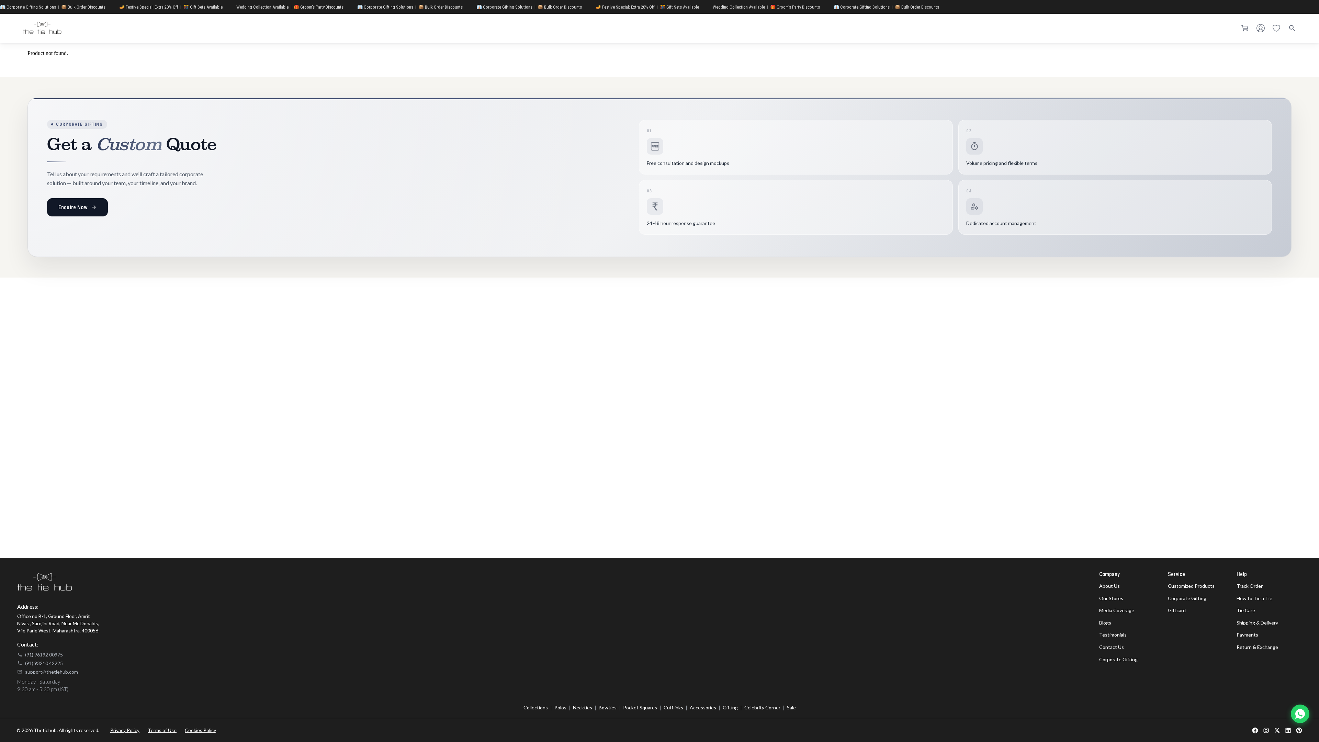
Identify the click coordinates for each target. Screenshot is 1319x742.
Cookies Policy (200, 730)
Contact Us (1111, 647)
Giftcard (1177, 610)
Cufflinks (673, 707)
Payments (1247, 635)
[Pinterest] (1299, 730)
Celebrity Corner (762, 707)
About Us (1109, 586)
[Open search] (1292, 28)
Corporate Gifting (1118, 659)
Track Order (1250, 586)
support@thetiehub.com (51, 671)
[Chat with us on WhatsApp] (1300, 714)
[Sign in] (1260, 28)
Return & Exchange (1257, 647)
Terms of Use (162, 730)
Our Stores (1111, 598)
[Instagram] (1266, 730)
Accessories (703, 707)
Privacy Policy (124, 730)
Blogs (1105, 623)
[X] (1277, 730)
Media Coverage (1116, 610)
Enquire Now (73, 207)
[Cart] (1245, 28)
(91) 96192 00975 (44, 654)
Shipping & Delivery (1257, 623)
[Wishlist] (1276, 28)
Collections (535, 707)
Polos (560, 707)
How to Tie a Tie (1254, 598)
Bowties (608, 707)
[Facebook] (1255, 730)
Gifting (730, 707)
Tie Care (1246, 610)
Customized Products (1191, 586)
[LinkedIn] (1288, 730)
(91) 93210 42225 (44, 663)
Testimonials (1113, 635)
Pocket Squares (640, 707)
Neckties (582, 707)
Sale (791, 707)
